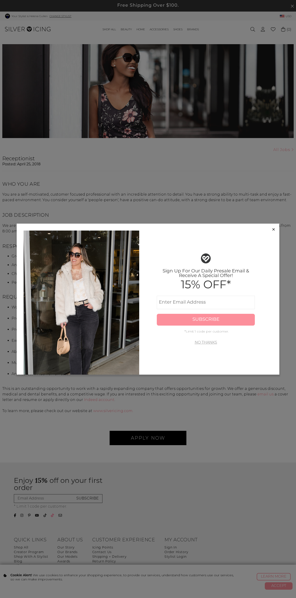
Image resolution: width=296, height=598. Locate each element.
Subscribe (205, 319)
